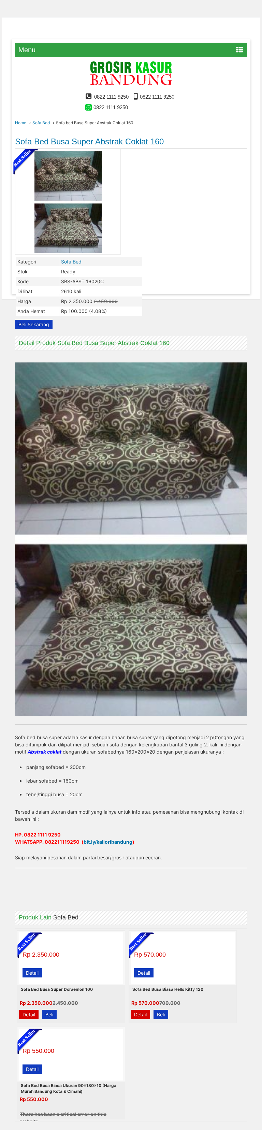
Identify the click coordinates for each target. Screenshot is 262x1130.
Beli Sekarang (33, 324)
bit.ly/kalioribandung (108, 842)
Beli (49, 1014)
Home (20, 122)
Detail (32, 973)
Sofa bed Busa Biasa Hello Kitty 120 (167, 989)
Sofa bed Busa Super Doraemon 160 (57, 989)
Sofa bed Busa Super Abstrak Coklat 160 (89, 141)
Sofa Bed (41, 122)
